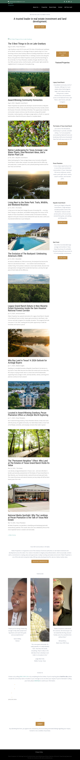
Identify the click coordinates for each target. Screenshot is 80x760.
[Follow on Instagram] (38, 742)
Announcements (20, 313)
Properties (44, 7)
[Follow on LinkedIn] (44, 742)
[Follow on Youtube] (48, 742)
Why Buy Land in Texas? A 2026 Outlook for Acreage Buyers (27, 361)
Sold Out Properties (40, 561)
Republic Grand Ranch (22, 103)
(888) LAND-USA (24, 676)
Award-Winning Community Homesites (25, 100)
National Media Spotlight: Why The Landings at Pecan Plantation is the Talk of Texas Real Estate (28, 517)
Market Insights (20, 365)
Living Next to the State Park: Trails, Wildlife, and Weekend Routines (28, 203)
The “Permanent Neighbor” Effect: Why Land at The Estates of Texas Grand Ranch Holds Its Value (28, 463)
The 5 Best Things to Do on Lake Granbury (27, 43)
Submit (40, 724)
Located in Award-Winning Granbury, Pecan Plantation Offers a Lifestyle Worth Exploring (28, 413)
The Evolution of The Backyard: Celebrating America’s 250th (27, 254)
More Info (62, 106)
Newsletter (18, 259)
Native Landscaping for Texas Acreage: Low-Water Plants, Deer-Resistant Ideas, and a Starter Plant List (28, 152)
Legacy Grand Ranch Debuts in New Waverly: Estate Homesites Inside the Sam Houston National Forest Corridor (28, 308)
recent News (40, 27)
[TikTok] (71, 2)
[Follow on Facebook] (32, 742)
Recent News (52, 7)
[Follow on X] (35, 742)
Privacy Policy (39, 752)
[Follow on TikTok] (41, 742)
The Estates (19, 207)
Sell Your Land (68, 7)
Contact (60, 7)
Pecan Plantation (20, 46)
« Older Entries (12, 535)
